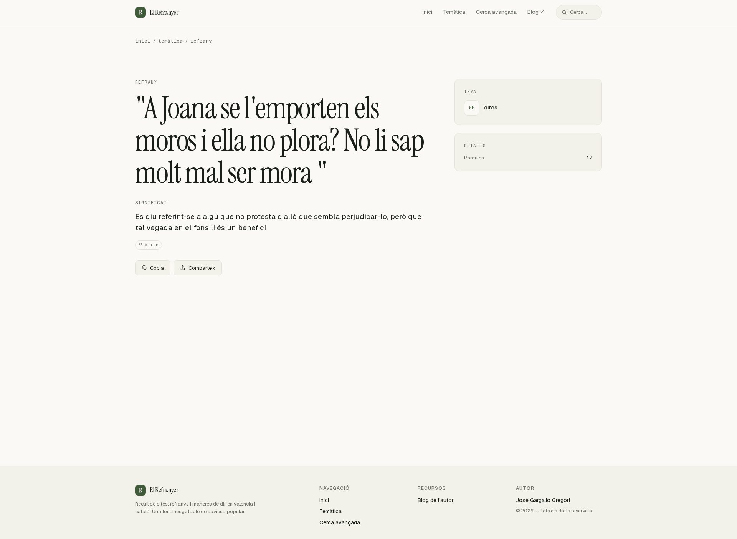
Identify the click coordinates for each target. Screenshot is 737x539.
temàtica (170, 41)
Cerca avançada (496, 11)
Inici (427, 11)
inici (142, 41)
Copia (157, 268)
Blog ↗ (536, 11)
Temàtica (454, 11)
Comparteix (201, 268)
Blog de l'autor (436, 500)
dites (152, 244)
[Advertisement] (282, 338)
